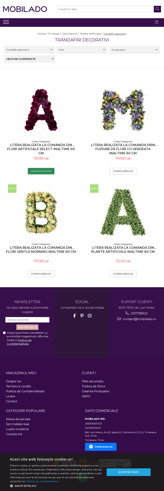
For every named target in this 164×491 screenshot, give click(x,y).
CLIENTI (89, 373)
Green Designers (41, 141)
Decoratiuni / (70, 33)
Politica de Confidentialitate (25, 391)
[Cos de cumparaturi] (156, 22)
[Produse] (6, 23)
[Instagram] (89, 315)
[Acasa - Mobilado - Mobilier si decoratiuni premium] (25, 9)
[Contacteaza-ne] (146, 22)
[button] (56, 485)
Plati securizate (92, 381)
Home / (43, 33)
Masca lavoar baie (18, 419)
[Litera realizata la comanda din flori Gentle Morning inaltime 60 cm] (41, 212)
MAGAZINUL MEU (21, 373)
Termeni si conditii (18, 386)
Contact (11, 401)
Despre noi (13, 381)
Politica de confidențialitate (42, 481)
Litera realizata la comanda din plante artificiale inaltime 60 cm (123, 250)
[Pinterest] (82, 315)
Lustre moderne (17, 429)
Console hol (14, 434)
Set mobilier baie (17, 424)
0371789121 (139, 313)
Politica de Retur (93, 386)
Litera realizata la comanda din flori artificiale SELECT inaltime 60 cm (41, 149)
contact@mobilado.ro (139, 319)
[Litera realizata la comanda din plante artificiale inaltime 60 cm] (123, 212)
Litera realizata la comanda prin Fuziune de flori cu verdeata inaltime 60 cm (123, 149)
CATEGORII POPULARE (25, 411)
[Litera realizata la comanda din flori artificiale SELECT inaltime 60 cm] (41, 110)
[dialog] (82, 472)
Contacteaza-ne (104, 446)
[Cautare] (157, 9)
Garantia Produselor (95, 391)
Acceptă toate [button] (128, 472)
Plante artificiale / (91, 33)
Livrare (10, 396)
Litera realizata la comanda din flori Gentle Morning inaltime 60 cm (41, 250)
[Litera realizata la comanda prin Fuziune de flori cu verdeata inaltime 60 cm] (123, 110)
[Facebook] (74, 315)
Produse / (54, 33)
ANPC (86, 396)
